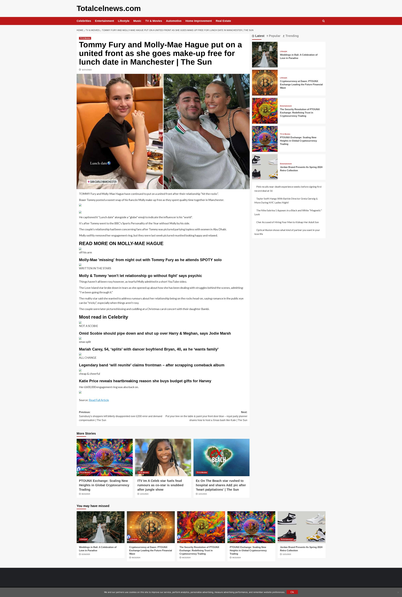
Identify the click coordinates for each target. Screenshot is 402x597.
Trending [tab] (292, 36)
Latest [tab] (259, 36)
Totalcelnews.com (109, 8)
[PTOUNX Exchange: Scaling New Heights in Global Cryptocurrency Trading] (105, 457)
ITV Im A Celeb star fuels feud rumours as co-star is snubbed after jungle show (160, 485)
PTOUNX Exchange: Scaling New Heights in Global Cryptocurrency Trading (104, 485)
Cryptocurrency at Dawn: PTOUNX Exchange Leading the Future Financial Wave (301, 84)
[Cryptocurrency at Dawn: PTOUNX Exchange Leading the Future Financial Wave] (265, 82)
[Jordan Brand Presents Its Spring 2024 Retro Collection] (265, 166)
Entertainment (104, 20)
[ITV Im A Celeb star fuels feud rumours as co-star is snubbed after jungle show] (163, 457)
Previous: (120, 416)
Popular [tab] (274, 36)
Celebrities (84, 20)
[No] (398, 592)
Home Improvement (198, 20)
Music (137, 20)
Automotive (174, 20)
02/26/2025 (85, 554)
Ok (292, 591)
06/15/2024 (85, 494)
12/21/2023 (87, 69)
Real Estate (223, 20)
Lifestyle (123, 20)
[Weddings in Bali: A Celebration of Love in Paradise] (265, 54)
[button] (324, 21)
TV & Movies (153, 20)
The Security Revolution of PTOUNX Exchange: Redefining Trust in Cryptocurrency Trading (300, 112)
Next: (206, 416)
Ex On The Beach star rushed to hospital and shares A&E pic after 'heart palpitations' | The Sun (221, 485)
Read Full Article (99, 400)
